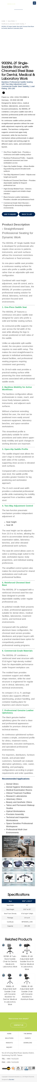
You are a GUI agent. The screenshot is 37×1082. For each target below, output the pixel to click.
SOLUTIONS (11, 21)
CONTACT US (18, 1025)
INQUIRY (9, 1047)
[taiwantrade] (18, 1068)
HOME (3, 21)
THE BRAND (28, 1033)
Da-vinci (11, 1079)
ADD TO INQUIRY (10, 214)
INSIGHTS (9, 1043)
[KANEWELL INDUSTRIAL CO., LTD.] (9, 3)
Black (3, 93)
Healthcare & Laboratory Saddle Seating (13, 24)
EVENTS (28, 1038)
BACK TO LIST (27, 214)
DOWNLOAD (28, 1043)
